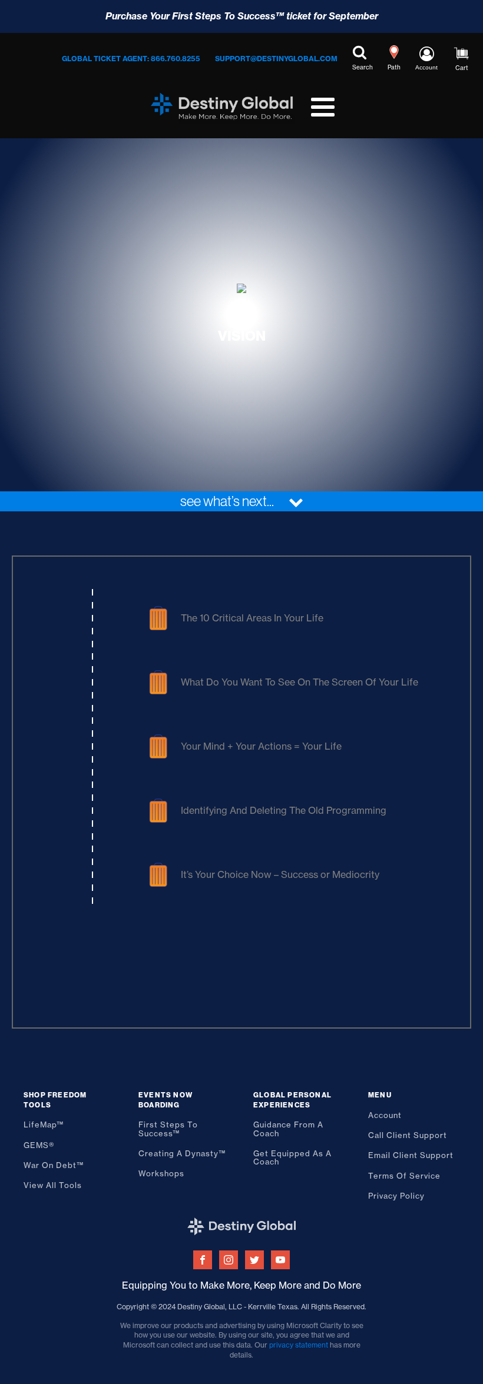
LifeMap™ (44, 1124)
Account (385, 1115)
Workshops (161, 1173)
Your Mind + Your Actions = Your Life (261, 746)
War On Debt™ (54, 1165)
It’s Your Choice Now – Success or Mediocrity (280, 874)
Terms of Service (404, 1176)
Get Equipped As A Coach (292, 1157)
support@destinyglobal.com (276, 58)
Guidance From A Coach (288, 1128)
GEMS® (39, 1145)
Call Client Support (407, 1135)
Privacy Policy (396, 1196)
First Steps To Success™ (168, 1128)
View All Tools (53, 1185)
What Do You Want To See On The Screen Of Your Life (299, 682)
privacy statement (298, 1344)
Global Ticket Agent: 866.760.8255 (131, 58)
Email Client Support (411, 1155)
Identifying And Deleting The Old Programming (283, 810)
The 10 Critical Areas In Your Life (252, 618)
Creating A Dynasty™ (182, 1153)
